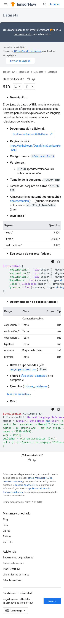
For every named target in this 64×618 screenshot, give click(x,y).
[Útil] (28, 79)
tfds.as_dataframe (36, 386)
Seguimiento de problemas (18, 557)
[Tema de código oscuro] (52, 261)
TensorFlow (9, 72)
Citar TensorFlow (12, 580)
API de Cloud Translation (27, 51)
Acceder (55, 4)
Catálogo (52, 72)
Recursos (24, 72)
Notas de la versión (13, 563)
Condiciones (10, 593)
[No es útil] (33, 79)
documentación (22, 34)
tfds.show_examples (34, 375)
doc (23, 369)
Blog (5, 519)
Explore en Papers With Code (33, 134)
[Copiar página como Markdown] (27, 86)
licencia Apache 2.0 (25, 485)
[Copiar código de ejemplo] (58, 261)
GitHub (6, 530)
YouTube (8, 542)
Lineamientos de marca (16, 574)
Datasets (10, 15)
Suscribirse (54, 601)
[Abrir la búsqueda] (45, 4)
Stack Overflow (11, 568)
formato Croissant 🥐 (40, 30)
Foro (5, 525)
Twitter (7, 536)
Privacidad (26, 593)
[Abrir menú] (5, 4)
